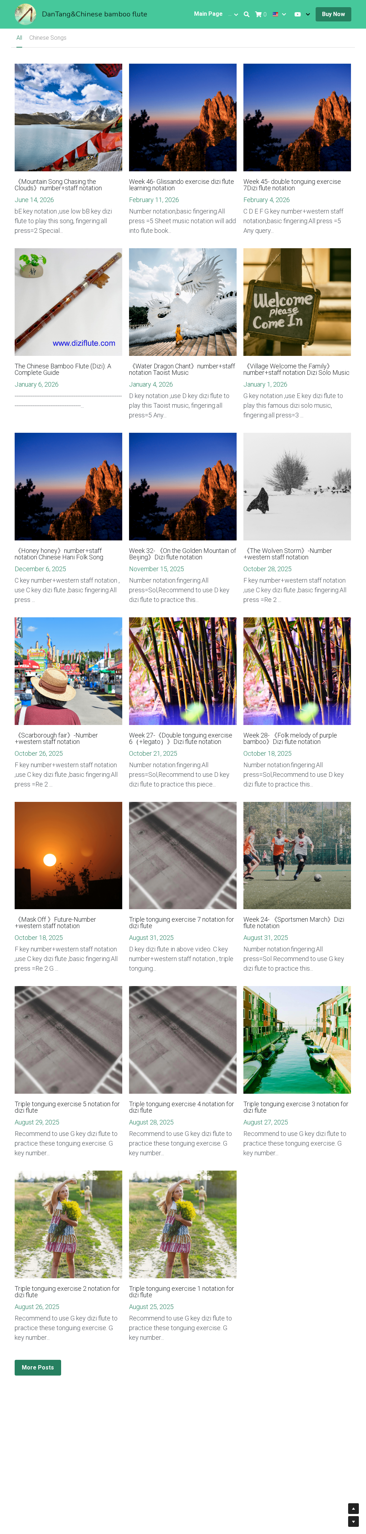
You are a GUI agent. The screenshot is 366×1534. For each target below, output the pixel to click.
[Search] (246, 14)
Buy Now (333, 14)
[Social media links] (298, 14)
